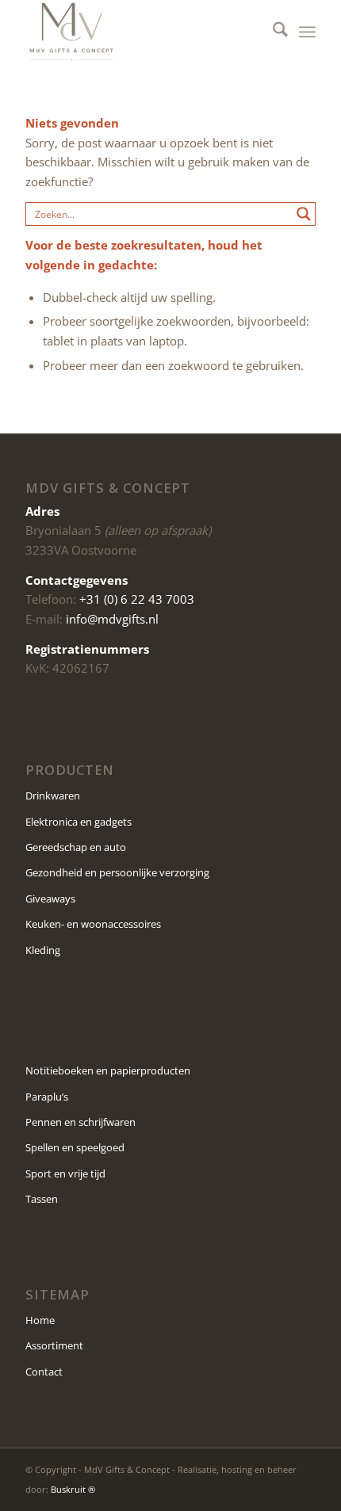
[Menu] (307, 32)
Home (40, 1320)
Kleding (42, 950)
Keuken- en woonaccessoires (93, 924)
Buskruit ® (73, 1489)
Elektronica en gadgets (78, 822)
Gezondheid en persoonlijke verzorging (117, 872)
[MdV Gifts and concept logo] (141, 31)
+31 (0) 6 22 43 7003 (136, 599)
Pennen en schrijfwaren (80, 1122)
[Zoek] (272, 31)
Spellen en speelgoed (75, 1147)
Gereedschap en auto (75, 847)
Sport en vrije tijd (65, 1173)
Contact (44, 1371)
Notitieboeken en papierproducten (107, 1070)
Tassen (41, 1199)
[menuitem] (272, 31)
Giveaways (50, 898)
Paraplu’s (46, 1096)
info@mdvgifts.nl (112, 619)
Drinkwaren (52, 795)
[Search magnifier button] (304, 214)
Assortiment (54, 1345)
